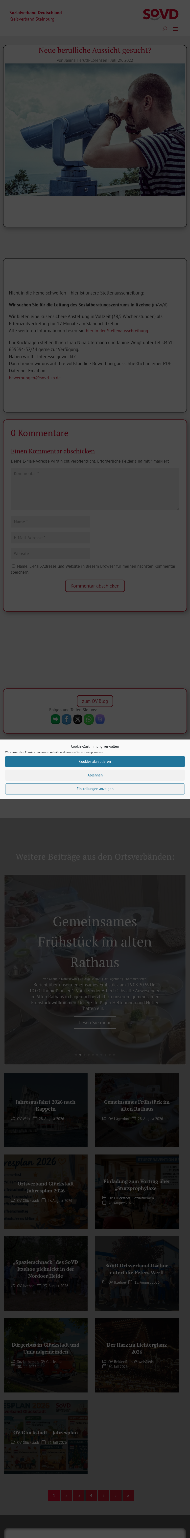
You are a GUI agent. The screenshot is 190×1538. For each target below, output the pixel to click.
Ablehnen (95, 775)
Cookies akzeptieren (95, 761)
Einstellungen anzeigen (95, 788)
